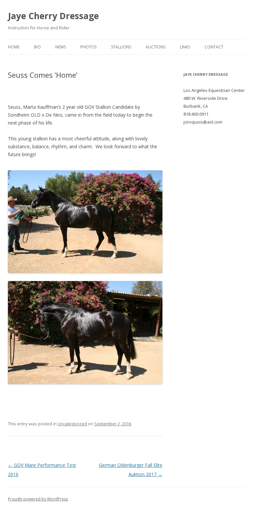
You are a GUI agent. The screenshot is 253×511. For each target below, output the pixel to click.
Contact (214, 47)
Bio (37, 47)
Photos (88, 47)
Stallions (121, 47)
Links (185, 47)
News (60, 47)
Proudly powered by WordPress (38, 499)
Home (13, 47)
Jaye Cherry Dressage (53, 16)
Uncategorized (72, 424)
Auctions (155, 47)
